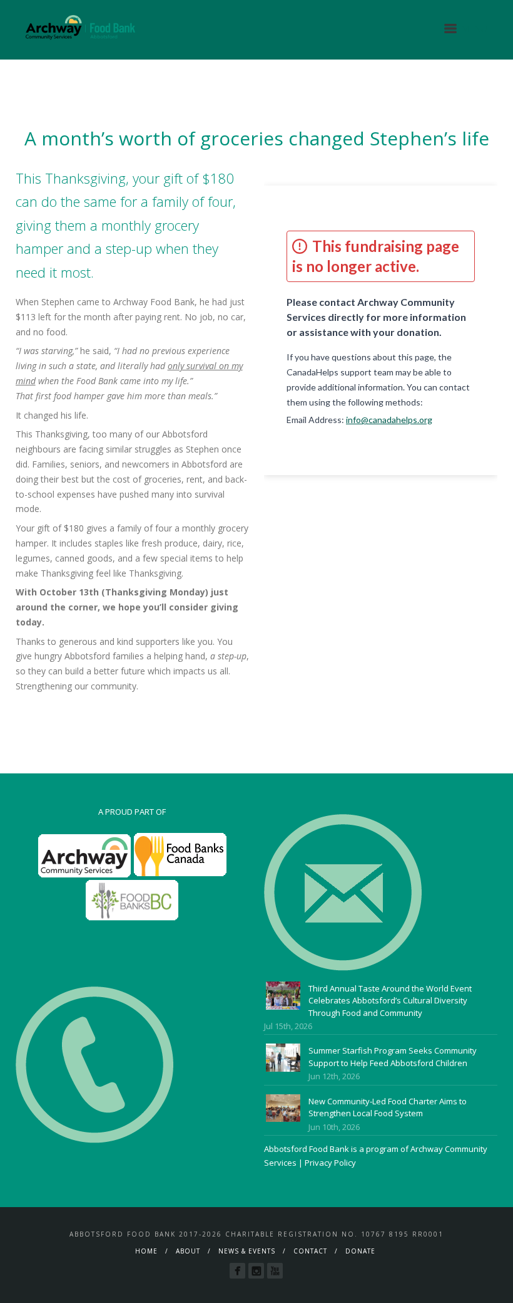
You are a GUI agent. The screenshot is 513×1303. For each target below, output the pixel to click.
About (188, 1251)
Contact (310, 1251)
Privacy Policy (330, 1162)
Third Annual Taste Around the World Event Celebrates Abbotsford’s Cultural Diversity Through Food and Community (390, 1000)
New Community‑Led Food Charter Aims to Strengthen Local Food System (387, 1107)
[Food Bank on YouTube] (275, 1271)
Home (146, 1251)
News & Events (246, 1251)
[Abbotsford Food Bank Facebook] (237, 1271)
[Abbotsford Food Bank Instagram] (256, 1271)
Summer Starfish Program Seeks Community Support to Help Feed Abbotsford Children (392, 1057)
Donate (360, 1251)
